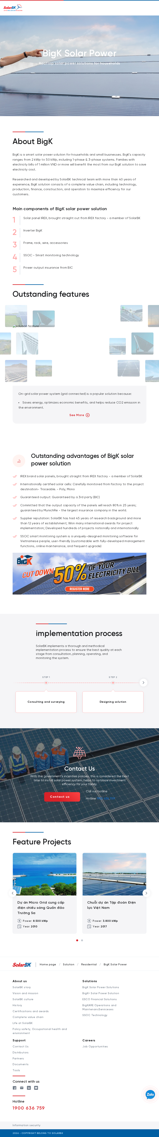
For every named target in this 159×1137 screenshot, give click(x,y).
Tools (16, 1070)
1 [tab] (77, 940)
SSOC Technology (94, 1015)
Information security (26, 1125)
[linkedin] (29, 1087)
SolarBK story (22, 987)
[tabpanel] (45, 893)
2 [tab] (82, 940)
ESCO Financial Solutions (99, 999)
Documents (21, 1064)
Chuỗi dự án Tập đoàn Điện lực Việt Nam (111, 905)
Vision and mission (25, 993)
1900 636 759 (106, 798)
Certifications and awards (31, 1011)
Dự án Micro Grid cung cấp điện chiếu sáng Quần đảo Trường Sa (41, 908)
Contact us (60, 797)
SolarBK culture (23, 999)
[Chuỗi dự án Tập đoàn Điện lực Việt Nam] (114, 874)
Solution (68, 964)
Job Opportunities (95, 1046)
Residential (89, 964)
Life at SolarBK (23, 1023)
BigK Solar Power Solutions (100, 987)
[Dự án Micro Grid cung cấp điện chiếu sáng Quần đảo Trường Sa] (44, 874)
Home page (48, 964)
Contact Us (21, 1046)
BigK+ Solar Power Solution (100, 993)
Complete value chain (28, 1017)
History (17, 1005)
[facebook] (14, 1087)
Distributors (21, 1052)
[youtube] (36, 1087)
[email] (22, 1087)
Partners (18, 1058)
